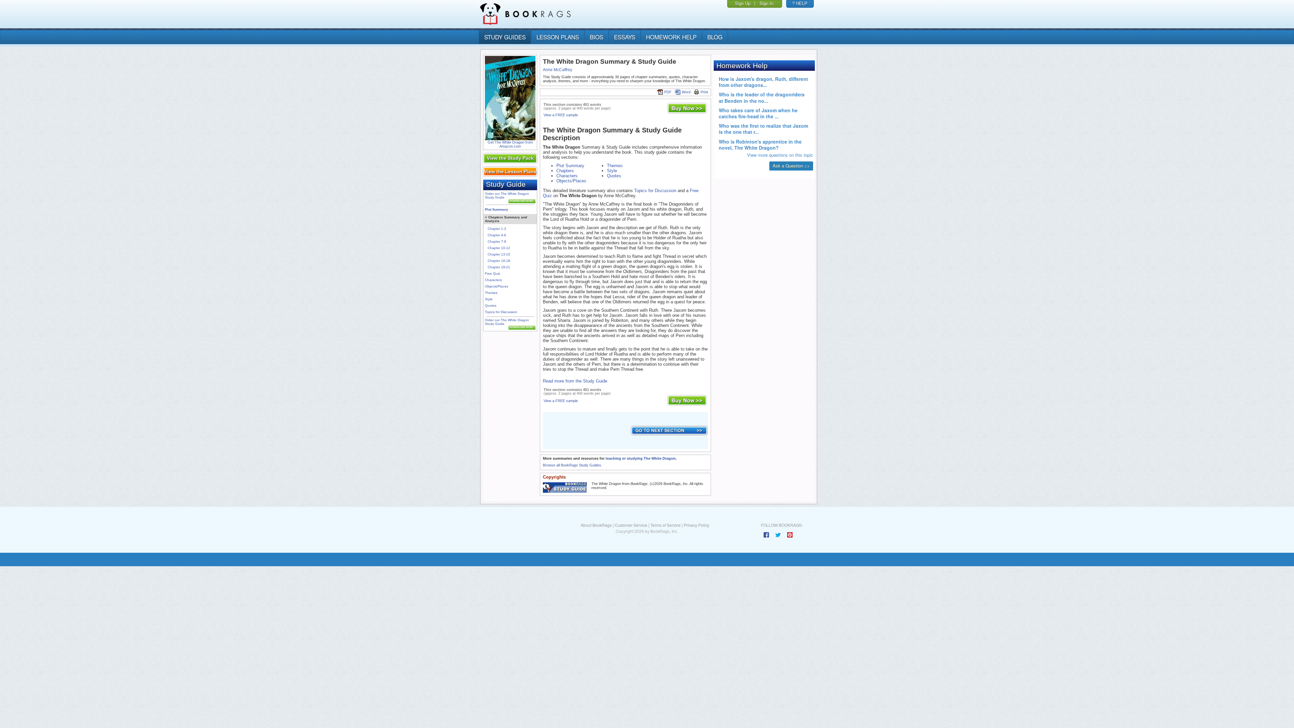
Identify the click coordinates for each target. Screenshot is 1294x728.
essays (624, 37)
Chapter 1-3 (497, 229)
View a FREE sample (561, 115)
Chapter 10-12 (499, 248)
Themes (491, 293)
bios (596, 37)
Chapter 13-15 (499, 254)
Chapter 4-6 (497, 235)
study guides (505, 37)
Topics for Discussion (501, 312)
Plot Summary (496, 209)
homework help (671, 37)
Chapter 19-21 (499, 267)
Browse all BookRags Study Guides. (572, 465)
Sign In (766, 3)
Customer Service (631, 525)
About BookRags (596, 525)
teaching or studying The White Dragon (641, 458)
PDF (668, 92)
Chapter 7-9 (497, 241)
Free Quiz (492, 273)
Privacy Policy (696, 525)
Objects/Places (496, 286)
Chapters (565, 170)
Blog (714, 37)
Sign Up (742, 3)
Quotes (490, 305)
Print (704, 92)
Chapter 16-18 (499, 261)
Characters (493, 280)
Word (686, 92)
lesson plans (557, 37)
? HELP (799, 3)
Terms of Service (665, 525)
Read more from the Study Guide (575, 381)
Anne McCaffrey (557, 69)
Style (489, 299)
